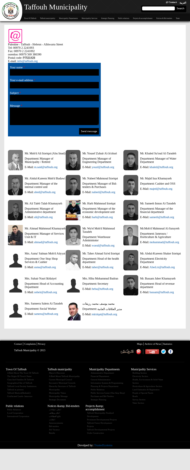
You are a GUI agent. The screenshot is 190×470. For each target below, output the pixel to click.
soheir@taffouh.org (45, 292)
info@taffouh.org (27, 61)
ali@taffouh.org (43, 217)
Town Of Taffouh (30, 18)
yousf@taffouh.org (103, 167)
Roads (135, 396)
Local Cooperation (15, 413)
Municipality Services (89, 18)
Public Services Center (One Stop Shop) (108, 393)
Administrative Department (102, 373)
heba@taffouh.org (102, 288)
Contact (18, 343)
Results (52, 433)
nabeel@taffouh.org (103, 192)
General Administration (101, 379)
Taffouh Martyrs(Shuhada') (19, 393)
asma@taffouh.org (45, 267)
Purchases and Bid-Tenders (102, 396)
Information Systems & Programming (107, 383)
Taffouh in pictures (15, 389)
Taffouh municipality (47, 18)
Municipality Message (58, 396)
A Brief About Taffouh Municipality (64, 376)
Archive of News (153, 343)
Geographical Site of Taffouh (19, 383)
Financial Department (100, 376)
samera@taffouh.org (46, 313)
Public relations (123, 18)
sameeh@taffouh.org (162, 217)
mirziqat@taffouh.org (104, 314)
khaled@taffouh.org (161, 167)
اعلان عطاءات (55, 409)
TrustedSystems (103, 445)
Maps (139, 343)
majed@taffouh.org (161, 188)
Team (178, 18)
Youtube (152, 351)
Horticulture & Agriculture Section (147, 386)
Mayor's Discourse (57, 373)
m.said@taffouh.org (46, 167)
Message (16, 105)
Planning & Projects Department (104, 386)
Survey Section (138, 399)
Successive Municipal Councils (62, 383)
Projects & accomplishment (143, 18)
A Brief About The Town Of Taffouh (23, 373)
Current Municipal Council (60, 379)
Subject (15, 93)
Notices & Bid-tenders (164, 18)
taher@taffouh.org (102, 267)
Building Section (139, 373)
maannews (138, 351)
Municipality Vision (57, 393)
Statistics (167, 343)
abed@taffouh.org (44, 192)
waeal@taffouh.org (103, 245)
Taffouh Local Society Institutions (21, 386)
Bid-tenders (54, 426)
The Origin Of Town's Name (19, 376)
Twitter (163, 351)
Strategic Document (57, 399)
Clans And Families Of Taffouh (20, 379)
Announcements (56, 423)
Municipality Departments (68, 18)
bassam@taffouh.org (162, 292)
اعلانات (52, 419)
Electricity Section (140, 376)
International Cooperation (18, 416)
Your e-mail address (22, 80)
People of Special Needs (142, 393)
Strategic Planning (107, 18)
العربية (183, 2)
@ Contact (171, 2)
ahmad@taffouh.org (46, 242)
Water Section (138, 403)
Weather (127, 351)
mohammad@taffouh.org (164, 242)
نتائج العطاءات (55, 416)
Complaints (30, 343)
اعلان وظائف (54, 413)
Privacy (41, 343)
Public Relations (97, 389)
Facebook (170, 351)
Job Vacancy (54, 429)
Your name (17, 67)
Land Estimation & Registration (146, 389)
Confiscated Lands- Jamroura (19, 396)
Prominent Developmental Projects (102, 419)
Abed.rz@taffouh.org (162, 267)
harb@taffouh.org (102, 217)
